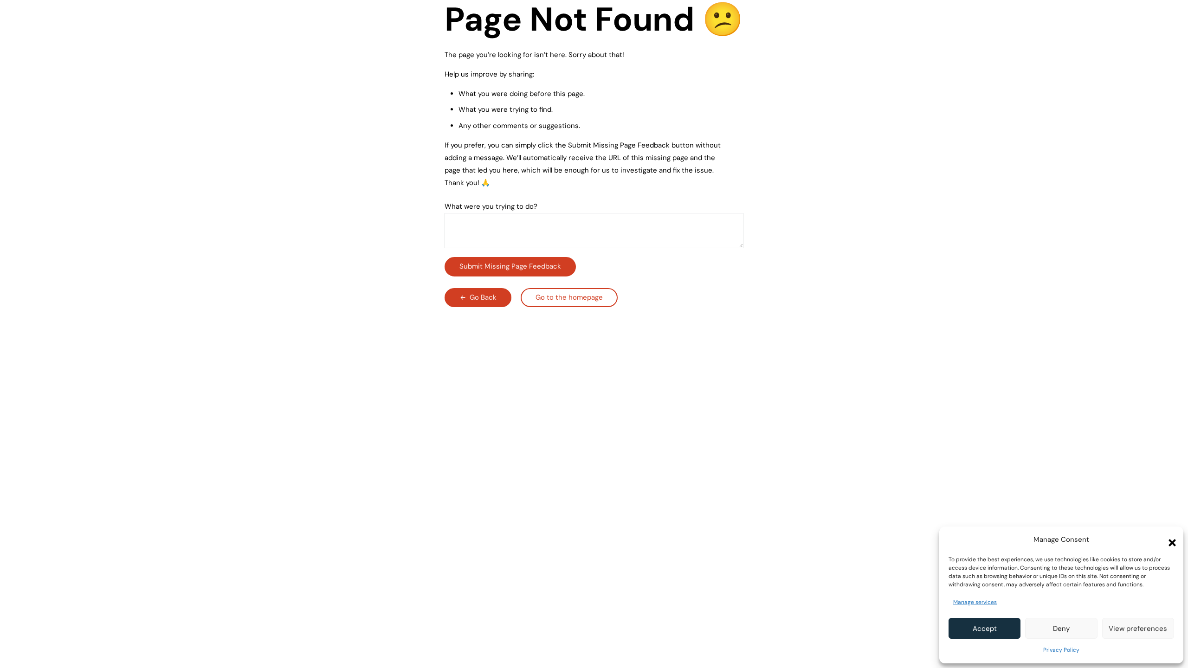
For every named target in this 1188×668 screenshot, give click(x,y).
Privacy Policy (1061, 650)
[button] (1169, 540)
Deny (1061, 628)
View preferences (1138, 628)
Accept (985, 628)
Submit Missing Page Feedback (510, 266)
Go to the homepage (569, 297)
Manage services (975, 602)
